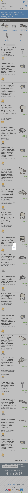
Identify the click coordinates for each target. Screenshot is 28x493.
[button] (14, 244)
